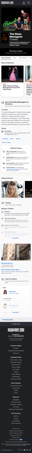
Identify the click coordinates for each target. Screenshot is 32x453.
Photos (16, 393)
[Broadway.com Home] (7, 2)
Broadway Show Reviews (16, 409)
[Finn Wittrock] (5, 306)
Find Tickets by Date (16, 360)
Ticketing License (16, 437)
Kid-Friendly (16, 369)
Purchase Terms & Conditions (16, 433)
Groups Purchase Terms (16, 435)
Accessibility (16, 421)
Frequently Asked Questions (16, 350)
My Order (16, 348)
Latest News (16, 388)
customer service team (12, 169)
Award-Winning (16, 374)
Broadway (5, 138)
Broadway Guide (16, 402)
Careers (16, 418)
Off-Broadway (16, 376)
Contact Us (15, 334)
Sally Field (12, 291)
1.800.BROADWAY (18, 336)
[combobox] (28, 3)
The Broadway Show (16, 385)
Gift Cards (16, 407)
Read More (16, 238)
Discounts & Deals (16, 379)
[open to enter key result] (29, 3)
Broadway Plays (16, 364)
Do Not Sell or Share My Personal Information (16, 441)
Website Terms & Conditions (16, 430)
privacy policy (27, 444)
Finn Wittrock (13, 305)
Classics (18, 138)
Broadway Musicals (16, 362)
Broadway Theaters (16, 404)
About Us (16, 416)
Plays (11, 138)
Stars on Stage (6, 142)
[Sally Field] (5, 292)
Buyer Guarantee (16, 423)
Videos (16, 390)
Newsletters (16, 399)
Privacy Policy (16, 428)
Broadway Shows (8, 319)
